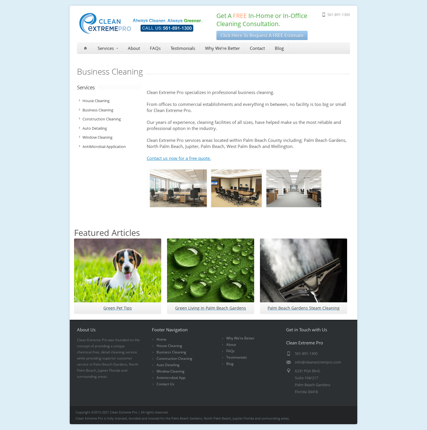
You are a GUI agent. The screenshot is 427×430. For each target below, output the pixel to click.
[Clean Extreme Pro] (140, 33)
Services (106, 48)
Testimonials (183, 48)
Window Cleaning (170, 371)
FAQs (155, 48)
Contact (257, 48)
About (134, 48)
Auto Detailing (168, 364)
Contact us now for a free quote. (179, 158)
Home (161, 339)
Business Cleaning (171, 352)
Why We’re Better (222, 48)
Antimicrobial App (171, 377)
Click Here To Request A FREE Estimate (262, 35)
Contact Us (165, 384)
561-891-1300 (338, 14)
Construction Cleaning (174, 358)
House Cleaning (169, 345)
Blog (279, 48)
